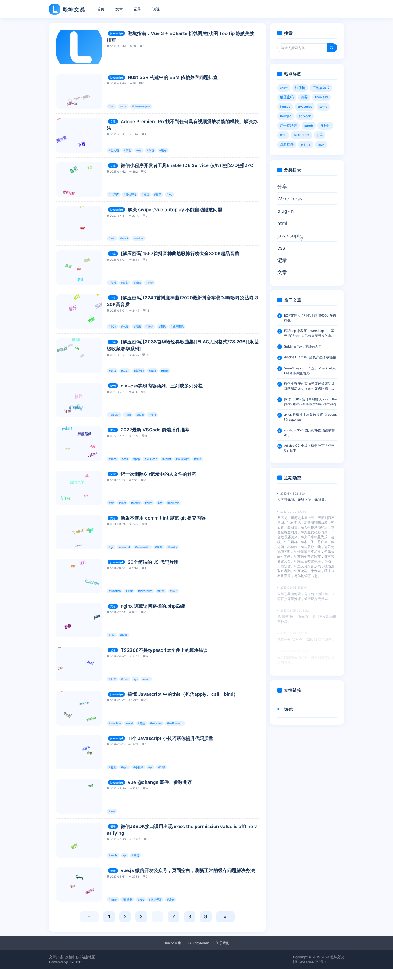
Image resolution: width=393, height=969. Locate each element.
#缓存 (163, 150)
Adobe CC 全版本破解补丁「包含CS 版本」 (309, 448)
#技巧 (152, 414)
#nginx (113, 899)
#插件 (197, 459)
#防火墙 (114, 150)
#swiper (139, 238)
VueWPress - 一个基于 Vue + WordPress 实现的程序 (310, 370)
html (113, 385)
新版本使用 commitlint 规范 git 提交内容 (163, 518)
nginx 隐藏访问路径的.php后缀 (153, 606)
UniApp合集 (172, 943)
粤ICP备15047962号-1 (310, 961)
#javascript (145, 591)
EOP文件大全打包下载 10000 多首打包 (310, 317)
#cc (160, 502)
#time (165, 370)
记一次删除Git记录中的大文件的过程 (158, 474)
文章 (119, 9)
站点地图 (88, 957)
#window (156, 723)
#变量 (129, 591)
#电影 (124, 326)
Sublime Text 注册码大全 (302, 346)
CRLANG (75, 962)
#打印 (161, 767)
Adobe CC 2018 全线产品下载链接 (310, 357)
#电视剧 (139, 370)
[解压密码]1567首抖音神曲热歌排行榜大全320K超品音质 (180, 253)
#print (148, 502)
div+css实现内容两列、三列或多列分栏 (162, 386)
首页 (100, 9)
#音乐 (112, 282)
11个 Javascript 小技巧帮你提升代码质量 (170, 738)
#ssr (112, 106)
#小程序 (114, 194)
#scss (113, 459)
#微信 (157, 194)
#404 (112, 326)
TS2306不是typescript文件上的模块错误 (164, 650)
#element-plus (141, 106)
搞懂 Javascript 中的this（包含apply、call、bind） (183, 694)
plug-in (285, 211)
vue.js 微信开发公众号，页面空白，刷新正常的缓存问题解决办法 (188, 870)
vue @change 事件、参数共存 (160, 782)
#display (114, 414)
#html (140, 414)
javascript (116, 33)
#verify (135, 502)
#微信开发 (130, 194)
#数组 (161, 591)
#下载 (127, 150)
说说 (156, 9)
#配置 (123, 635)
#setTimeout (175, 723)
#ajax (124, 767)
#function (115, 591)
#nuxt (123, 106)
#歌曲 (124, 282)
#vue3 (124, 238)
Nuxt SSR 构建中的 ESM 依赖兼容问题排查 (173, 77)
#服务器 (127, 899)
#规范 (158, 547)
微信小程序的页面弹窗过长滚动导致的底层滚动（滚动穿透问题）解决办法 (309, 386)
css (281, 248)
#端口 (145, 194)
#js (136, 679)
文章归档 (56, 957)
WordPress (289, 199)
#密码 (149, 282)
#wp (139, 150)
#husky (172, 547)
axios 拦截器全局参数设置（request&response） (310, 417)
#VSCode (151, 459)
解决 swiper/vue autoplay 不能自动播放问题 (175, 209)
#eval (129, 723)
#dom (146, 679)
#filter (122, 502)
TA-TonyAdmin (198, 943)
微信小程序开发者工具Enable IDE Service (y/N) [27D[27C (187, 165)
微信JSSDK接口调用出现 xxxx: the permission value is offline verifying (310, 401)
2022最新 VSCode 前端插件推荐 (155, 430)
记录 (137, 9)
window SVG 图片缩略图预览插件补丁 (309, 432)
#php (136, 459)
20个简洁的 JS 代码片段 (153, 562)
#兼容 (150, 150)
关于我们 (222, 943)
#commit (173, 502)
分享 (113, 253)
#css (125, 459)
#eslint (166, 459)
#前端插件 (182, 459)
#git (111, 502)
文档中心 (72, 957)
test (288, 709)
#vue (112, 238)
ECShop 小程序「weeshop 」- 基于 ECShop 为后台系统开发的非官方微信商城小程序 (309, 333)
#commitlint (142, 547)
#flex (128, 414)
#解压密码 (177, 326)
